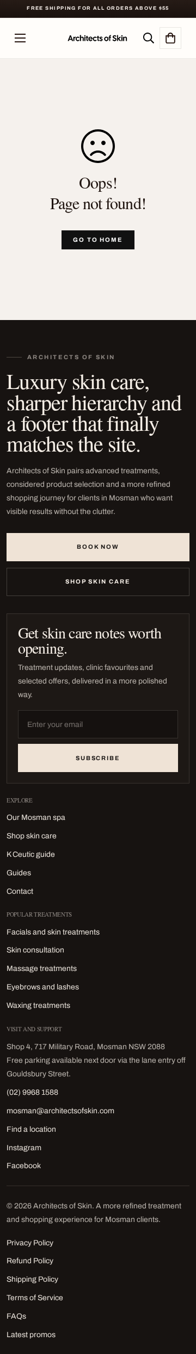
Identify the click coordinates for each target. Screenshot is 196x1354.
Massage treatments (42, 968)
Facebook (24, 1166)
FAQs (16, 1316)
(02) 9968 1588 (32, 1092)
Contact (20, 891)
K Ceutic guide (31, 854)
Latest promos (31, 1335)
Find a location (31, 1129)
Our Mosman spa (36, 817)
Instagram (24, 1148)
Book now (98, 546)
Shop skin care (98, 581)
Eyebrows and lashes (43, 987)
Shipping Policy (32, 1279)
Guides (19, 873)
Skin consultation (35, 950)
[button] (170, 38)
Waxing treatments (38, 1005)
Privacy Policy (30, 1243)
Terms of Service (35, 1298)
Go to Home (98, 239)
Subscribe (98, 758)
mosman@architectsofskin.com (60, 1111)
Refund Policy (30, 1261)
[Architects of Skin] (98, 38)
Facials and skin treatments (53, 932)
